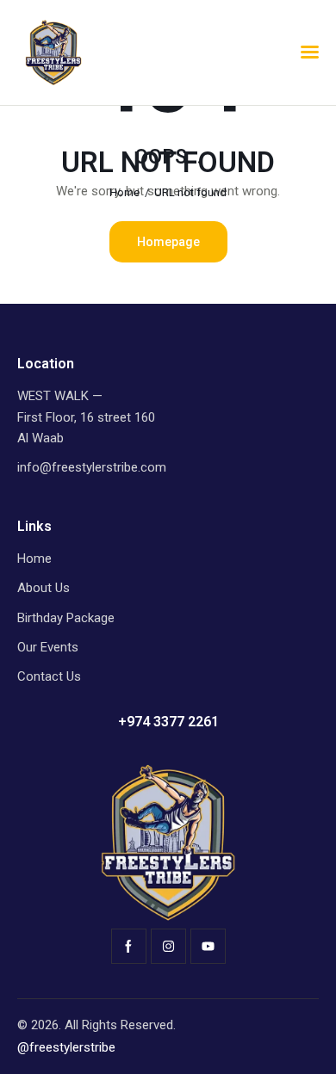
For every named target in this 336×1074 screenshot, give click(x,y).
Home (124, 192)
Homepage (168, 242)
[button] (310, 52)
